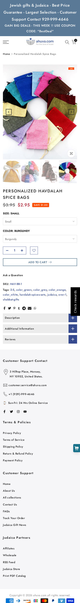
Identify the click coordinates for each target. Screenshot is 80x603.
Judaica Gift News (14, 525)
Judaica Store (11, 569)
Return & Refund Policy (18, 454)
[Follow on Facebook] (4, 411)
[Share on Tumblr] (19, 308)
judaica (52, 295)
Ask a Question (13, 275)
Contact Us (10, 504)
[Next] (71, 112)
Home (6, 54)
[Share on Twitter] (9, 308)
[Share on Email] (29, 308)
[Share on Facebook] (4, 308)
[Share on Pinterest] (14, 308)
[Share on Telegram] (24, 308)
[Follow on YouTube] (25, 411)
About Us (9, 491)
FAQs (6, 511)
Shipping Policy (13, 447)
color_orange (57, 290)
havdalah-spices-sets (33, 295)
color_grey (40, 290)
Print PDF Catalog (14, 576)
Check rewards (75, 301)
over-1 (62, 295)
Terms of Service (13, 440)
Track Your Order (14, 518)
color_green (24, 290)
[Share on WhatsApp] (35, 308)
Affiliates (8, 548)
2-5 (12, 290)
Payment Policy (13, 460)
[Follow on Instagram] (18, 411)
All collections (12, 497)
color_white (10, 295)
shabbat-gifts (11, 299)
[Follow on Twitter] (11, 411)
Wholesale (10, 555)
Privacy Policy (12, 433)
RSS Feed (9, 562)
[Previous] (9, 112)
